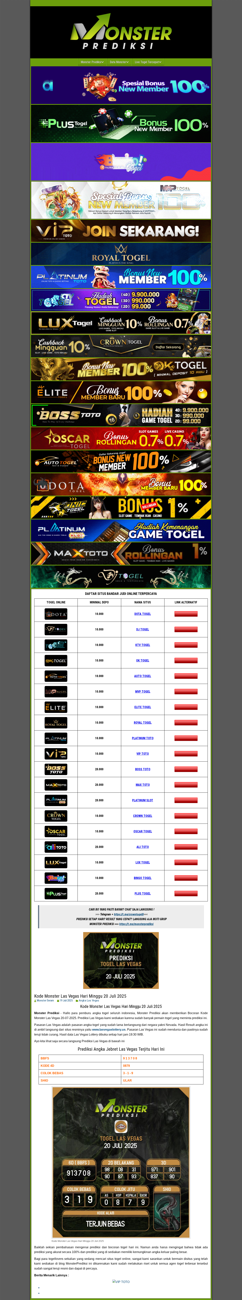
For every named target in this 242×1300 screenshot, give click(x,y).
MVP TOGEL (142, 691)
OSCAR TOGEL (142, 831)
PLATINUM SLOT (142, 800)
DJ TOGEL (142, 629)
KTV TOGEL (142, 645)
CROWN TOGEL (142, 816)
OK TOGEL (142, 660)
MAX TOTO (143, 785)
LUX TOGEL (143, 862)
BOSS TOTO (142, 769)
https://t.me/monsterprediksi (136, 924)
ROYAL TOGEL (143, 722)
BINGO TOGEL (142, 878)
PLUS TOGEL (143, 893)
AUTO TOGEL (142, 676)
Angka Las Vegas (89, 1000)
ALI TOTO (143, 847)
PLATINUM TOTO (143, 738)
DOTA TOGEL (142, 614)
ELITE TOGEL (142, 707)
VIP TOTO (143, 754)
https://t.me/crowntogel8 (129, 914)
